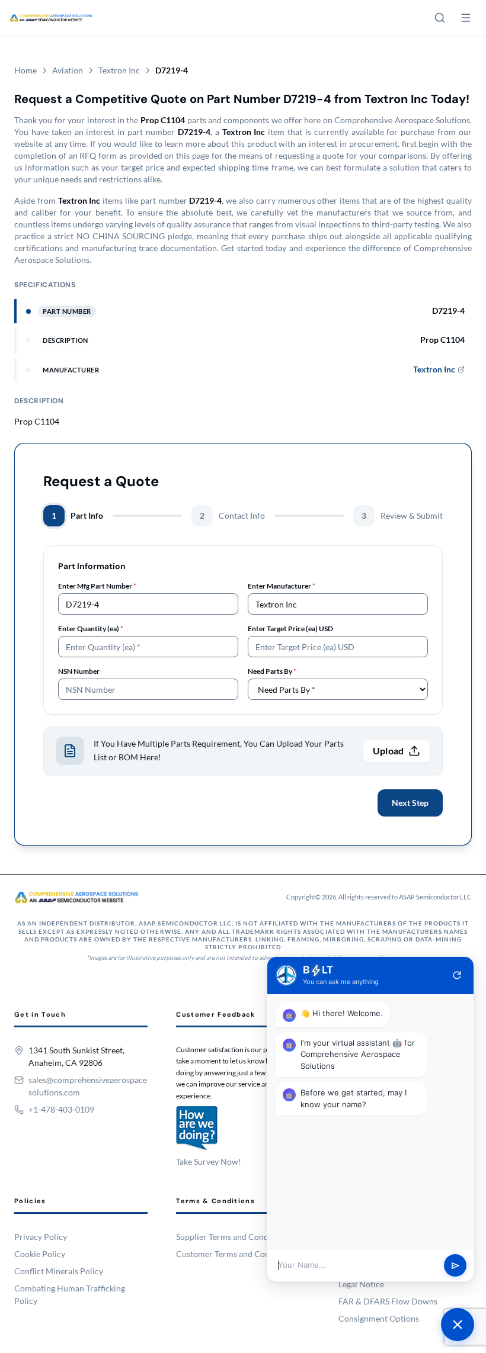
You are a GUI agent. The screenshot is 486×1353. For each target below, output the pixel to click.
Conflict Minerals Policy (58, 1271)
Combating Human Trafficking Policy (69, 1294)
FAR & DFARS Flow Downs (387, 1301)
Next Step (410, 803)
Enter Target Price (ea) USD (290, 628)
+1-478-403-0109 (61, 1109)
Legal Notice (361, 1284)
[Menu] (466, 17)
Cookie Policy (39, 1254)
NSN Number (79, 671)
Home (25, 70)
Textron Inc (119, 70)
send (455, 1265)
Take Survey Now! (208, 1161)
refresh (457, 975)
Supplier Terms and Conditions (232, 1237)
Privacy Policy (40, 1237)
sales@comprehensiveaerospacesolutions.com (87, 1086)
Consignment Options (378, 1318)
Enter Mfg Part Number (97, 585)
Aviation (67, 70)
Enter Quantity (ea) (90, 628)
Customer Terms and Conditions (235, 1254)
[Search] (439, 17)
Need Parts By (272, 671)
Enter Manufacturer (281, 585)
